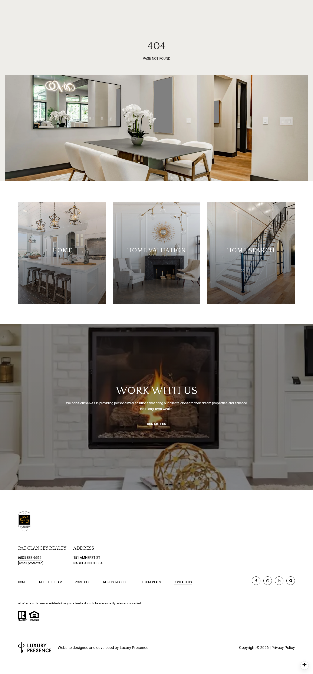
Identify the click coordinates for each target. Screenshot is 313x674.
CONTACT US (183, 582)
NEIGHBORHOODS (115, 582)
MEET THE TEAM (50, 582)
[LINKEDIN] (279, 580)
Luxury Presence (134, 647)
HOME (22, 582)
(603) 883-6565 (30, 558)
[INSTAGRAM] (267, 580)
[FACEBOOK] (256, 580)
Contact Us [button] (156, 424)
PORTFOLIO (82, 582)
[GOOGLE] (290, 580)
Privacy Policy (283, 647)
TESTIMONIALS (150, 582)
